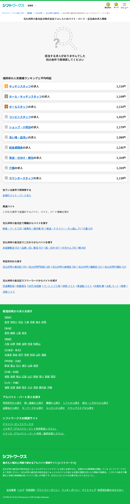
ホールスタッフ (18, 107)
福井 (24, 365)
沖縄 (49, 387)
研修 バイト (69, 286)
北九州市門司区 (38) (40, 266)
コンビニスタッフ (20, 117)
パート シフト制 (51, 286)
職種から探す (53, 402)
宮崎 (35, 387)
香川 (41, 376)
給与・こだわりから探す (95, 402)
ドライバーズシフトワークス (18, 424)
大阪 (7, 343)
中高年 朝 (99, 286)
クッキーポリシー (71, 490)
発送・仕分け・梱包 (21, 158)
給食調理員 (16, 147)
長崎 (18, 387)
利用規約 (30, 490)
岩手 (20, 354)
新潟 (7, 365)
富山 (12, 365)
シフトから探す (71, 402)
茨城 (32, 322)
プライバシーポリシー (48, 490)
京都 (18, 343)
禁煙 (123, 286)
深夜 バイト (9, 291)
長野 (35, 365)
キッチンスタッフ (20, 86)
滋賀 (24, 343)
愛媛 (47, 376)
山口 (30, 376)
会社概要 (11, 490)
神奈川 (13, 322)
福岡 (7, 387)
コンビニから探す (55, 408)
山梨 (30, 365)
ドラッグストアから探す (81, 408)
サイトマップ (89, 490)
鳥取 (7, 376)
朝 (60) (82, 247)
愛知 (7, 333)
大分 (30, 387)
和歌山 (36, 343)
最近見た (108, 7)
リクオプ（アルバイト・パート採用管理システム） (30, 428)
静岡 (12, 333)
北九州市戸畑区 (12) (115, 266)
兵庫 (12, 343)
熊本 (24, 387)
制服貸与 (21, 286)
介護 (12, 168)
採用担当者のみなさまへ (111, 490)
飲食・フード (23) (12, 228)
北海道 (8, 354)
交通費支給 (9, 286)
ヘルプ (20, 490)
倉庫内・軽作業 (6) (34, 228)
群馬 (43, 322)
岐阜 (24, 333)
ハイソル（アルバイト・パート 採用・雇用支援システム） (34, 433)
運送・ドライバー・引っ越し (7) (63, 228)
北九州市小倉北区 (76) (15, 266)
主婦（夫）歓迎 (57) (33, 247)
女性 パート (112, 286)
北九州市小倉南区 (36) (64, 266)
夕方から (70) (69, 247)
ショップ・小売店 (20, 127)
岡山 (18, 376)
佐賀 (12, 387)
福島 (43, 354)
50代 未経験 (34, 286)
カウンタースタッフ (21, 178)
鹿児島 (42, 387)
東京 (7, 322)
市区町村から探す (12, 402)
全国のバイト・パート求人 (17, 195)
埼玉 (20, 322)
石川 (18, 365)
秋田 (32, 354)
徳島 (35, 376)
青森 (15, 354)
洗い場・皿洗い (18, 137)
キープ (116, 7)
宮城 (26, 354)
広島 (24, 376)
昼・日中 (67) (52, 247)
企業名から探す (11, 408)
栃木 (38, 322)
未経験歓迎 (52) (11, 247)
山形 (38, 354)
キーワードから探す (32, 408)
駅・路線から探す (33, 402)
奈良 (30, 343)
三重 (18, 333)
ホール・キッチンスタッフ (25, 96)
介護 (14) (88, 228)
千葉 (26, 322)
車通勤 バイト (84, 286)
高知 (53, 376)
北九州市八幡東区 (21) (91, 266)
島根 (12, 376)
